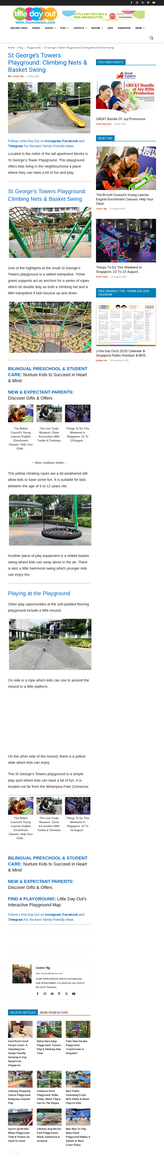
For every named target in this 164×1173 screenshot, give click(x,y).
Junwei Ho (101, 360)
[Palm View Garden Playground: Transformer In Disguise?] (78, 1029)
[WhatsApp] (40, 943)
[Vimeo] (148, 3)
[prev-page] (10, 1152)
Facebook (70, 141)
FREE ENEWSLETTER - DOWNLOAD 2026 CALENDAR (123, 292)
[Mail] (53, 994)
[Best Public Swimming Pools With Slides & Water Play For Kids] (78, 1079)
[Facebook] (131, 3)
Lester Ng (17, 76)
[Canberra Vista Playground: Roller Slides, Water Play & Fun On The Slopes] (49, 1079)
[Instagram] (137, 3)
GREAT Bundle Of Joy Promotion (120, 119)
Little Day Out (103, 123)
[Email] (49, 943)
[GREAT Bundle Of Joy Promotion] (126, 92)
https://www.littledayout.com (49, 973)
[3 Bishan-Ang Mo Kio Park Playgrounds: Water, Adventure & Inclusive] (49, 1117)
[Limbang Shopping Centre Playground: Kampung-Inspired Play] (20, 1079)
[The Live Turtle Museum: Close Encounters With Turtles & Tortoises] (49, 413)
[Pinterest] (30, 943)
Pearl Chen (102, 276)
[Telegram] (67, 943)
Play (21, 47)
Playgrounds (34, 47)
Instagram (53, 141)
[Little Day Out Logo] (35, 15)
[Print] (58, 943)
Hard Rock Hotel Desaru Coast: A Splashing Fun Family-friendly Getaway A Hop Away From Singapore (18, 1053)
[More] (76, 943)
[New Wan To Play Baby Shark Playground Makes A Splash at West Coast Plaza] (78, 1117)
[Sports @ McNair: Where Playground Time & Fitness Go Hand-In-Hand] (20, 1117)
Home (11, 47)
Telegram (15, 146)
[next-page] (16, 1152)
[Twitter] (142, 3)
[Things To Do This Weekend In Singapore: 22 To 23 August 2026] (77, 413)
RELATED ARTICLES (22, 1012)
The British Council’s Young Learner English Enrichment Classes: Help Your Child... (124, 199)
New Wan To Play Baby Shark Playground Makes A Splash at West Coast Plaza (78, 1136)
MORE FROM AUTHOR (54, 1012)
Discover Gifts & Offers (30, 398)
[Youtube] (153, 3)
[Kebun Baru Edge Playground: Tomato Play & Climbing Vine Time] (49, 1029)
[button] (151, 37)
